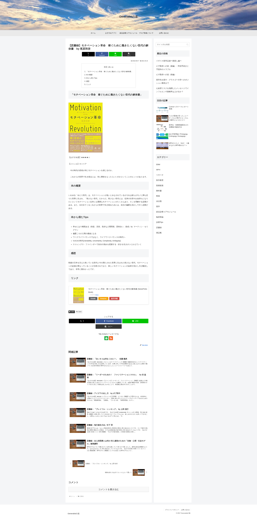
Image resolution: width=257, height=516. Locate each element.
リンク (88, 84)
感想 (87, 81)
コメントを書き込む (108, 489)
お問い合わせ (185, 510)
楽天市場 (114, 298)
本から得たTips (91, 78)
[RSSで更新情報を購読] (111, 338)
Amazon (103, 298)
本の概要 (89, 75)
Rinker (97, 294)
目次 (106, 67)
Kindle (93, 298)
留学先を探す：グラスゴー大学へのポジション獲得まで (172, 81)
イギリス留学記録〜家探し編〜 (169, 61)
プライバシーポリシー (172, 510)
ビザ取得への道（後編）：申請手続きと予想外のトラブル (172, 67)
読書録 (72, 311)
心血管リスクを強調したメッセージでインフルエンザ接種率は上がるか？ (172, 90)
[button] (128, 54)
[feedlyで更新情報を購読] (106, 338)
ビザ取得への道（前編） (166, 75)
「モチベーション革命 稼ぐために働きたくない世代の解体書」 (109, 71)
